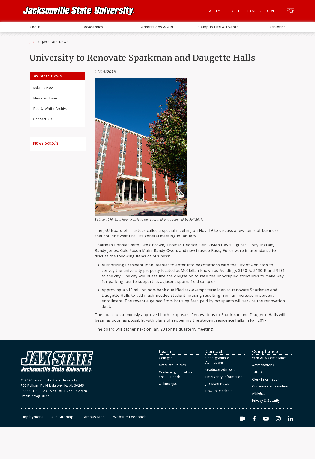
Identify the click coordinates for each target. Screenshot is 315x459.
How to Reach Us (218, 391)
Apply (214, 11)
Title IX (257, 372)
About (34, 26)
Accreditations (263, 365)
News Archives (45, 98)
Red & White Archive (50, 108)
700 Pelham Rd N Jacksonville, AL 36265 (52, 385)
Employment (32, 416)
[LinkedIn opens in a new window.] (290, 419)
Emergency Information (223, 377)
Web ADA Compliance (269, 358)
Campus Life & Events (218, 26)
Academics (93, 26)
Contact (214, 351)
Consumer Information (270, 386)
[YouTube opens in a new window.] (267, 419)
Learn (165, 351)
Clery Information (266, 379)
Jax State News (55, 41)
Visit (235, 11)
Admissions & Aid (157, 26)
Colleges (165, 358)
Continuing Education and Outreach (175, 374)
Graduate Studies (172, 365)
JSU (33, 41)
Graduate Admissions (222, 369)
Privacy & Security (266, 400)
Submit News (44, 87)
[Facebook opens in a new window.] (255, 419)
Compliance (265, 351)
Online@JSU (168, 383)
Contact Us (42, 118)
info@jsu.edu (41, 396)
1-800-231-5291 (45, 391)
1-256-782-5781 (76, 391)
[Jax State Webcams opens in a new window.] (243, 419)
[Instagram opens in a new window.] (279, 419)
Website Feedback (129, 416)
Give (271, 11)
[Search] (290, 11)
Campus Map (93, 416)
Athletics (277, 26)
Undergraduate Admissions (217, 360)
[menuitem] (35, 27)
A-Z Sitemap (62, 416)
